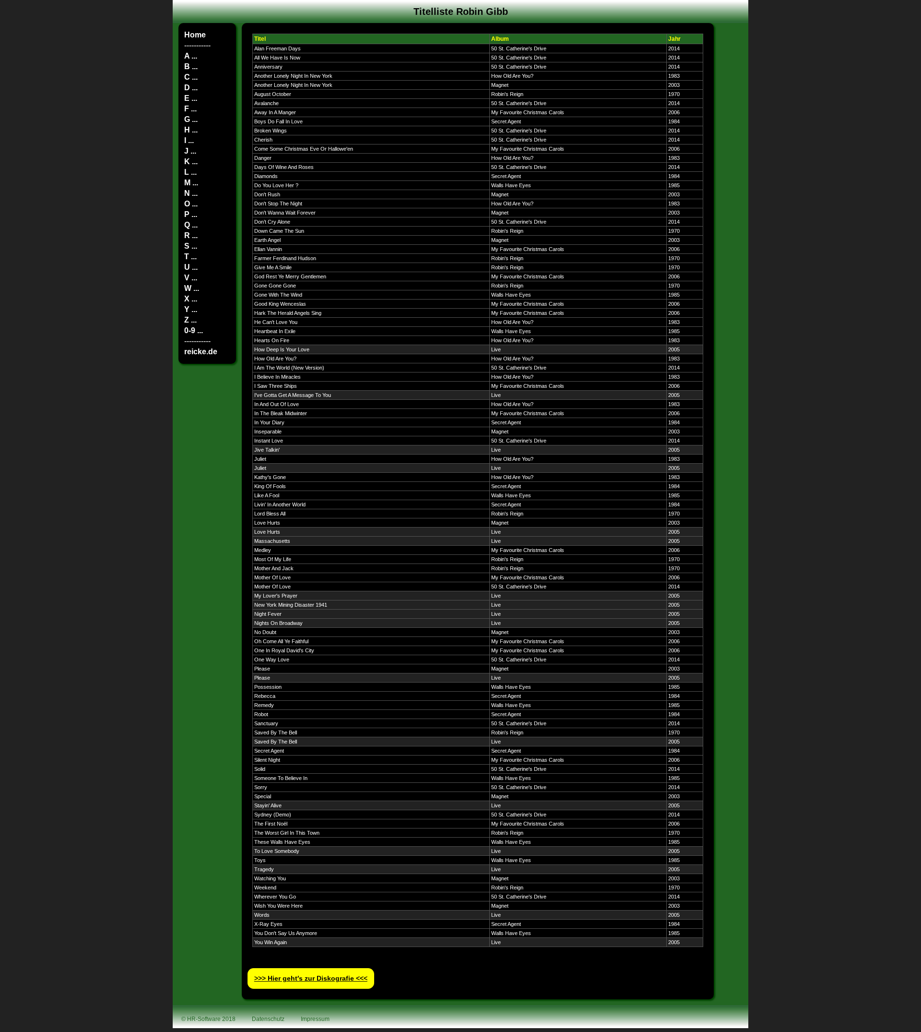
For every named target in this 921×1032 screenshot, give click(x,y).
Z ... (190, 320)
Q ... (191, 225)
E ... (190, 98)
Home (195, 35)
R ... (191, 235)
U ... (191, 267)
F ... (190, 109)
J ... (190, 151)
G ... (191, 119)
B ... (191, 66)
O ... (191, 204)
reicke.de (200, 352)
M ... (191, 183)
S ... (190, 246)
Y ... (190, 309)
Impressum (315, 1019)
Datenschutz (268, 1019)
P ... (190, 214)
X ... (190, 299)
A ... (190, 56)
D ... (191, 88)
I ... (189, 140)
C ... (191, 77)
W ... (191, 288)
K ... (191, 161)
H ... (191, 130)
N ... (191, 193)
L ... (190, 172)
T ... (190, 256)
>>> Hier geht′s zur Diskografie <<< (310, 978)
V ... (190, 278)
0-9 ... (193, 330)
